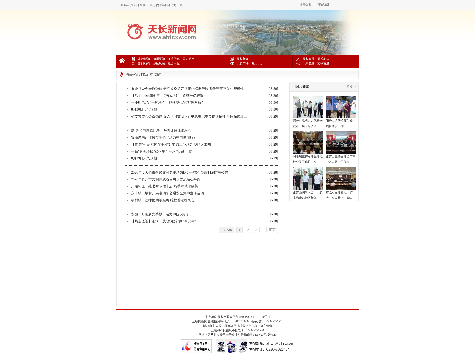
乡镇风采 (159, 63)
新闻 (158, 74)
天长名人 (323, 59)
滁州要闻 (159, 59)
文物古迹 (323, 63)
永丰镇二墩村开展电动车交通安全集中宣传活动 (167, 193)
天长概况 (308, 59)
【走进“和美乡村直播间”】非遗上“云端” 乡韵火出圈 (171, 144)
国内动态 (188, 59)
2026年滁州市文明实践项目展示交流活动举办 (165, 179)
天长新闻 (243, 59)
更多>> (351, 86)
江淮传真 (174, 59)
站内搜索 (305, 4)
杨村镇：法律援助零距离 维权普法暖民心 (162, 200)
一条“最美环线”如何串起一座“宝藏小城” (161, 151)
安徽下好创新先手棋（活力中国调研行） (162, 214)
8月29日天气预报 (144, 158)
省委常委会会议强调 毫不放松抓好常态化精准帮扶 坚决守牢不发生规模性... (189, 89)
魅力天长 (257, 63)
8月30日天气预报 (144, 109)
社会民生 (174, 63)
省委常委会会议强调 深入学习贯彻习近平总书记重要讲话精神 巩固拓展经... (189, 116)
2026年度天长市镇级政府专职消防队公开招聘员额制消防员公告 (179, 172)
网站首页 (147, 74)
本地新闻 (144, 59)
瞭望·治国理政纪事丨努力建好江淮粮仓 (161, 130)
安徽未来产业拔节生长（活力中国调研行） (164, 137)
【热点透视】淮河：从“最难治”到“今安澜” (163, 221)
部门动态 (144, 63)
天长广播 (243, 63)
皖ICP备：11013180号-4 (254, 317)
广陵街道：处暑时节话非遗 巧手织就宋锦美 (164, 186)
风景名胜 (308, 63)
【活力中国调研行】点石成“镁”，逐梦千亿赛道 (167, 96)
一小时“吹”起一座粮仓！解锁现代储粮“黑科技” (167, 102)
